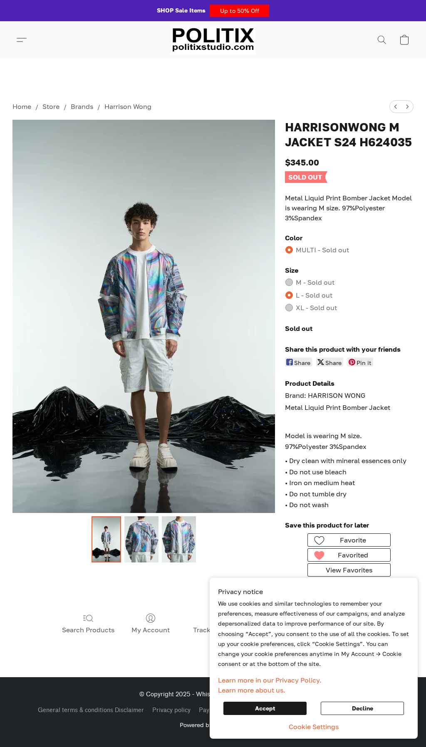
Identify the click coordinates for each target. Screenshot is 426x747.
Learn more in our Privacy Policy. (270, 680)
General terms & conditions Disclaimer (91, 710)
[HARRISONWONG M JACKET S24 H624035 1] (141, 539)
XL (316, 307)
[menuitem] (395, 107)
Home (21, 106)
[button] (239, 11)
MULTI (322, 250)
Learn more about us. (251, 690)
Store (50, 106)
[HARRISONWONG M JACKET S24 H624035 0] (106, 539)
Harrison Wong (127, 106)
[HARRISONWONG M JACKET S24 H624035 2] (179, 539)
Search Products (88, 630)
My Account (150, 630)
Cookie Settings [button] (314, 726)
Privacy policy (171, 710)
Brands (82, 106)
